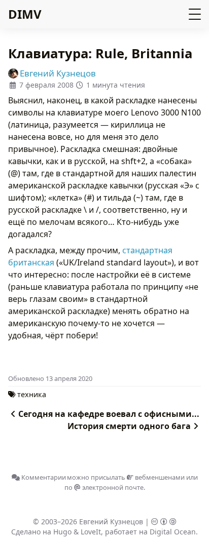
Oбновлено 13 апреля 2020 (50, 378)
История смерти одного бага (129, 426)
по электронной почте (104, 487)
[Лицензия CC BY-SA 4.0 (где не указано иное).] (164, 521)
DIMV (25, 14)
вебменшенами (159, 477)
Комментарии (43, 477)
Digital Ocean (173, 531)
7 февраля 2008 (46, 85)
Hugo (62, 531)
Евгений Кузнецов (111, 521)
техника (31, 394)
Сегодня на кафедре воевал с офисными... (108, 413)
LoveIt (91, 531)
